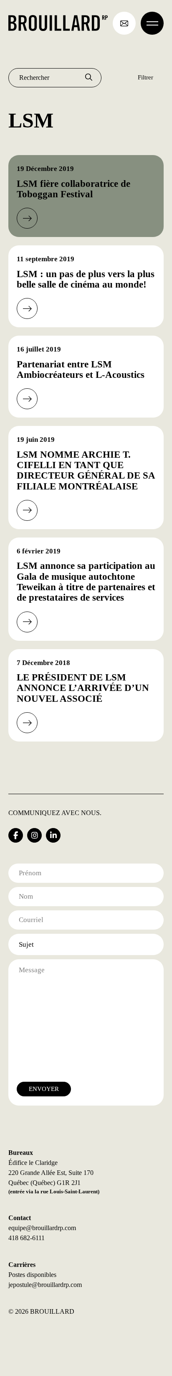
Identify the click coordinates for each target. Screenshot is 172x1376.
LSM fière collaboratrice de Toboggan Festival (73, 188)
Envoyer (44, 1089)
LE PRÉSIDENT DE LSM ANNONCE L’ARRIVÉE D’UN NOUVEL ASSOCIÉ (83, 688)
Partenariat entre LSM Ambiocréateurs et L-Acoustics (80, 369)
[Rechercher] (88, 78)
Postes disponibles (32, 1274)
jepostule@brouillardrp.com (45, 1284)
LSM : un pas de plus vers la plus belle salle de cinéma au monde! (85, 279)
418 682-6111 (26, 1237)
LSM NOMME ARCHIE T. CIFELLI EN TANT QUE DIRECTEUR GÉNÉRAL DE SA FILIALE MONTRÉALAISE (86, 470)
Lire (27, 218)
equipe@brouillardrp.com (42, 1227)
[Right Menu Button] (152, 23)
